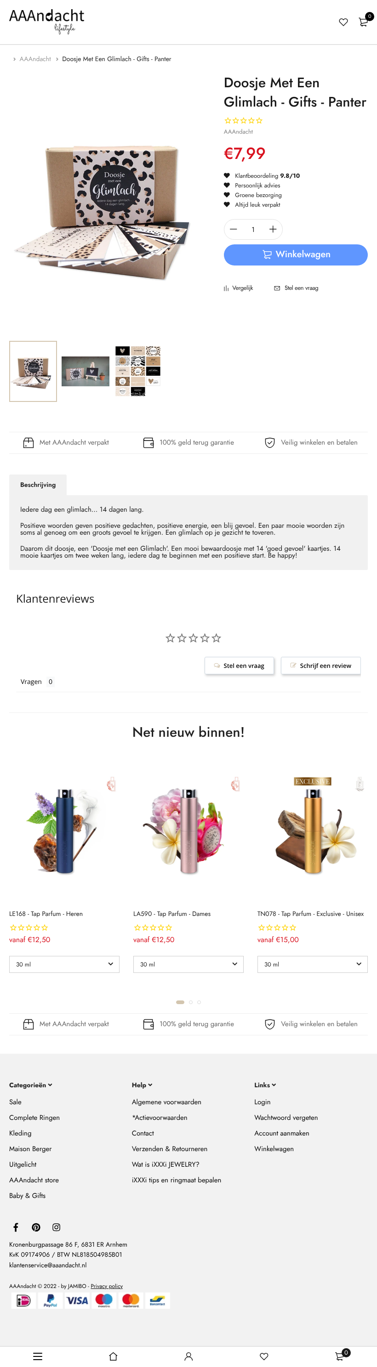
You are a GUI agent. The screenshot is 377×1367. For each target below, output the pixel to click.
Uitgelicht (22, 1164)
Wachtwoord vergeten (286, 1118)
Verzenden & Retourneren (170, 1149)
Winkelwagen (274, 1149)
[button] (180, 1002)
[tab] (38, 485)
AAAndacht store (34, 1180)
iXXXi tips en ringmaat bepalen (177, 1180)
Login (262, 1102)
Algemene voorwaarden (166, 1102)
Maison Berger (30, 1149)
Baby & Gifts (27, 1196)
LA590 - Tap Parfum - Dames (172, 914)
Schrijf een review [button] (325, 665)
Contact (143, 1133)
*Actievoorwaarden (160, 1118)
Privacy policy (107, 1286)
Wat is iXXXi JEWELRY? (166, 1164)
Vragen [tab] (31, 682)
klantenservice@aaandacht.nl (47, 1265)
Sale (15, 1102)
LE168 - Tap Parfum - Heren (46, 914)
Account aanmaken (281, 1133)
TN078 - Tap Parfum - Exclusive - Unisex (310, 914)
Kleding (20, 1133)
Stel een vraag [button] (244, 665)
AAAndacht (36, 59)
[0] (363, 22)
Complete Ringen (34, 1118)
